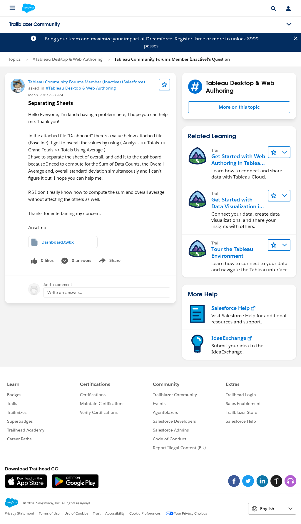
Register (183, 39)
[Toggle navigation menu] (289, 24)
